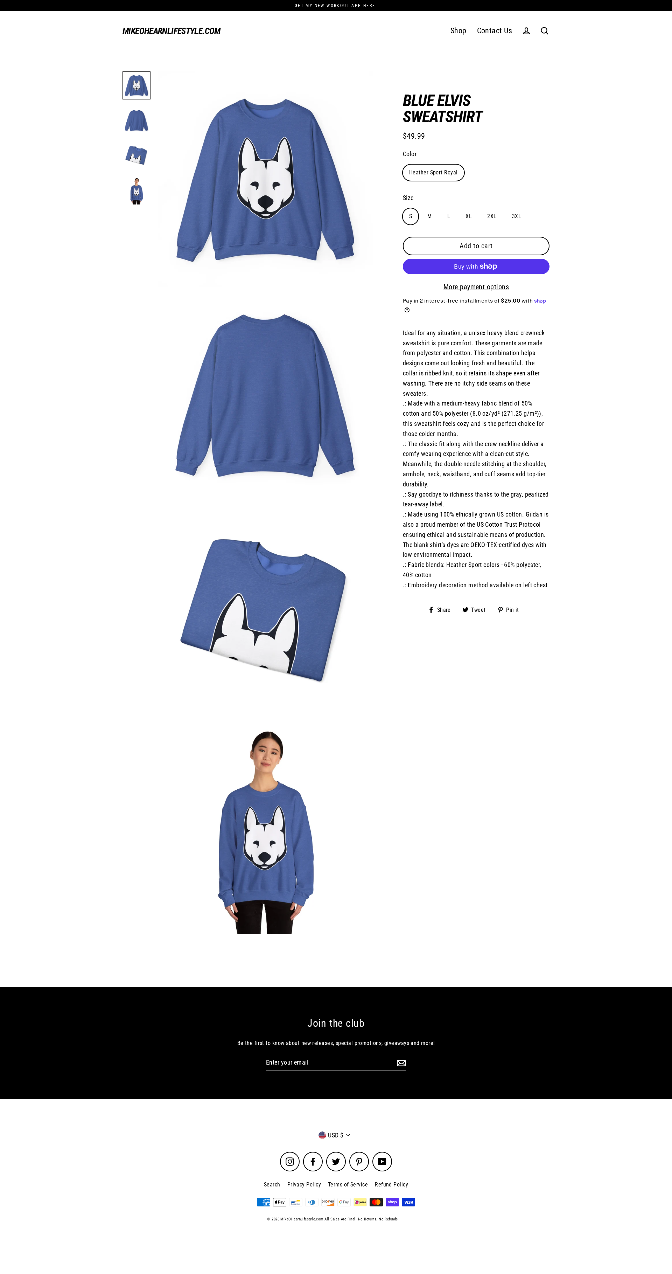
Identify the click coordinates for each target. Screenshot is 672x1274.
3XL (516, 216)
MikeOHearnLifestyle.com (171, 31)
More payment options (476, 287)
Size (408, 197)
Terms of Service (348, 1184)
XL (468, 216)
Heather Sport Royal (433, 172)
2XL (491, 216)
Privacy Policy (304, 1184)
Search (272, 1184)
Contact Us (494, 30)
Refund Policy (391, 1184)
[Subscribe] (400, 1063)
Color (409, 154)
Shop (458, 30)
